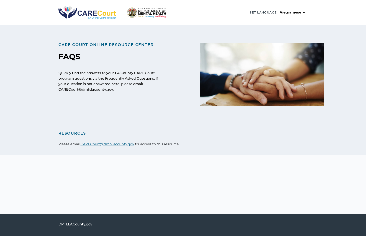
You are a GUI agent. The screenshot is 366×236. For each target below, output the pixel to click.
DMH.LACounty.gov (75, 224)
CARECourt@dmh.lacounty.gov (107, 144)
